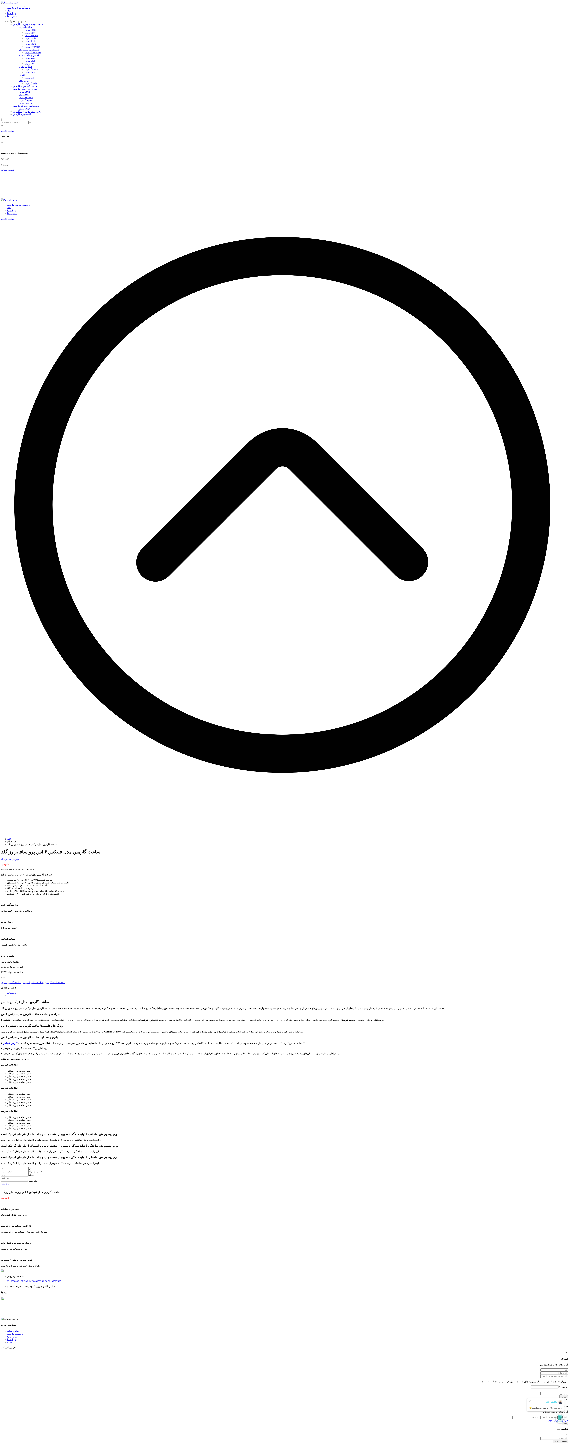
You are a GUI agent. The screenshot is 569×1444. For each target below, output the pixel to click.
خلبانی (22, 75)
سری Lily (30, 63)
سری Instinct (31, 38)
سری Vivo (30, 61)
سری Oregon (25, 100)
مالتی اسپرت (25, 27)
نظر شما (33, 1181)
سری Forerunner (33, 52)
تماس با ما (12, 16)
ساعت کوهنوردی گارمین (25, 86)
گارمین (11, 1334)
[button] (2, 125)
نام (30, 1168)
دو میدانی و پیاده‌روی (29, 49)
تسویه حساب (7, 170)
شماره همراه (35, 1171)
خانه (9, 839)
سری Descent (31, 69)
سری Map (24, 94)
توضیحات (11, 993)
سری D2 (29, 77)
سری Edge (24, 108)
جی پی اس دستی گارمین (25, 89)
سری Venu (30, 58)
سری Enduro (31, 35)
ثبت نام (564, 1397)
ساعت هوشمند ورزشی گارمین (28, 24)
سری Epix (30, 32)
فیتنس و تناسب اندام (29, 55)
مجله (9, 1342)
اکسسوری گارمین (22, 114)
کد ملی (563, 1386)
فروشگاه (19, 1334)
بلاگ (9, 10)
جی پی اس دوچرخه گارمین (26, 106)
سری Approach (32, 46)
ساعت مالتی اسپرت (33, 982)
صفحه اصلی (13, 1331)
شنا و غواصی (25, 66)
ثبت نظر (5, 1183)
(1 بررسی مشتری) (10, 859)
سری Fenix (30, 30)
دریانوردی (23, 80)
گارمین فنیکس (10, 1043)
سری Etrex (24, 92)
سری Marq (30, 44)
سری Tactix (30, 41)
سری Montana (26, 97)
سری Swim (30, 72)
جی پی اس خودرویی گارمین (26, 111)
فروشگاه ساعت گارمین (19, 8)
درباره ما (11, 13)
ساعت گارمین (52, 982)
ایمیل (31, 1174)
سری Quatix (31, 83)
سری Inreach (25, 103)
